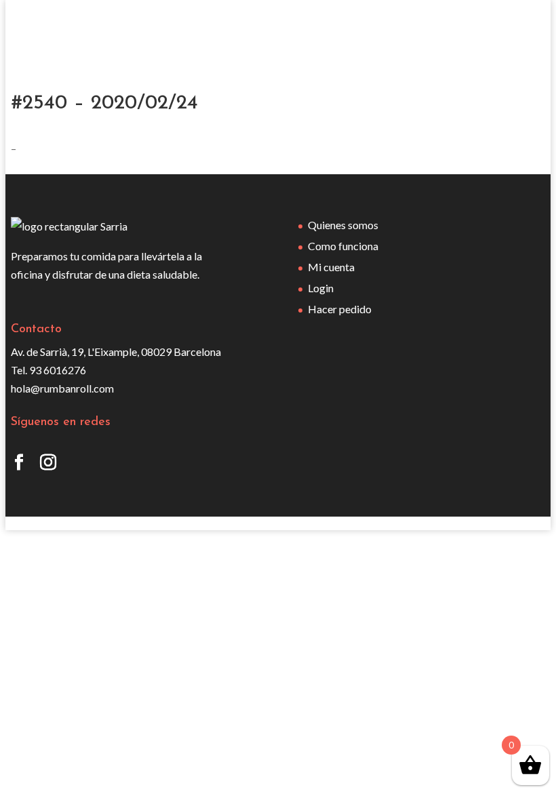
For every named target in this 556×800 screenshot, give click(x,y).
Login (321, 287)
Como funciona (343, 245)
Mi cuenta (331, 266)
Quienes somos (343, 224)
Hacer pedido (340, 308)
